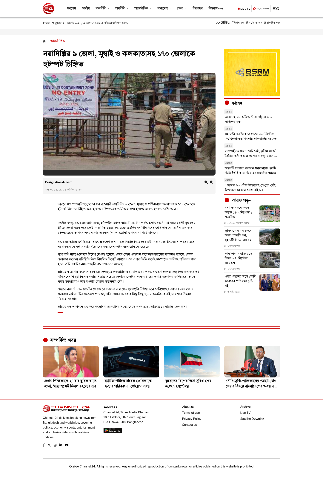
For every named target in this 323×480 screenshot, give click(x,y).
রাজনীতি (101, 8)
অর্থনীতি (120, 8)
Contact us (189, 424)
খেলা (180, 8)
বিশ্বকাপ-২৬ (216, 8)
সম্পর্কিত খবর (62, 340)
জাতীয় (86, 8)
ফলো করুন (262, 8)
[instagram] (55, 445)
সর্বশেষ (71, 8)
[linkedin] (60, 445)
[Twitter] (49, 445)
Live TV (245, 413)
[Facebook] (44, 445)
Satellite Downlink (252, 418)
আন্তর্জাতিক (141, 8)
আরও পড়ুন (241, 200)
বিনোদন (198, 8)
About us (188, 407)
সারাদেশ (163, 8)
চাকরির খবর (273, 23)
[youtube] (66, 445)
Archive (245, 407)
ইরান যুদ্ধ (239, 23)
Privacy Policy (192, 418)
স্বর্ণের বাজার (255, 23)
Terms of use (191, 413)
